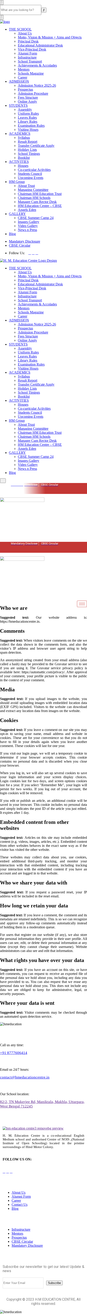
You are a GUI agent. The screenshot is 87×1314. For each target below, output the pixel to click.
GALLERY (17, 214)
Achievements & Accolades (37, 65)
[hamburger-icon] (82, 545)
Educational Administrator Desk (40, 45)
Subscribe (54, 1283)
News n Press (27, 230)
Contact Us (19, 1204)
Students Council (30, 174)
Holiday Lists (27, 149)
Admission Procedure (33, 93)
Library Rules (27, 121)
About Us (25, 33)
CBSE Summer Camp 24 (36, 218)
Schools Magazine (31, 73)
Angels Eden (27, 210)
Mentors (23, 69)
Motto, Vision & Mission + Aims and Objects (50, 37)
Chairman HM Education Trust (40, 194)
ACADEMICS (19, 133)
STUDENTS (18, 105)
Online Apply (27, 101)
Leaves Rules (27, 117)
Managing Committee (33, 190)
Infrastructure (27, 57)
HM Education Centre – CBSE (40, 206)
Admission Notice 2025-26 (37, 85)
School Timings (29, 154)
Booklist (24, 158)
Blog (12, 234)
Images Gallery (28, 222)
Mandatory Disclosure (24, 241)
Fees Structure (28, 97)
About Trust (26, 186)
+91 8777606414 (13, 1053)
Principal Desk (28, 41)
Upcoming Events (30, 178)
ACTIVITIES (19, 162)
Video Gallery (28, 226)
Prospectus (25, 89)
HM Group (17, 182)
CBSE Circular (19, 245)
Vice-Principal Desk (32, 49)
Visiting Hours (28, 129)
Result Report (27, 141)
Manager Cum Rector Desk (37, 202)
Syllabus (24, 137)
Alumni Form (27, 53)
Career (22, 77)
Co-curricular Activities (34, 170)
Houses (23, 166)
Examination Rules (31, 125)
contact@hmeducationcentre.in (25, 1077)
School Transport (30, 61)
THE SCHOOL (20, 29)
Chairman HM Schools (34, 198)
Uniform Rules (28, 113)
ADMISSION (19, 81)
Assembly (25, 109)
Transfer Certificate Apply (36, 145)
